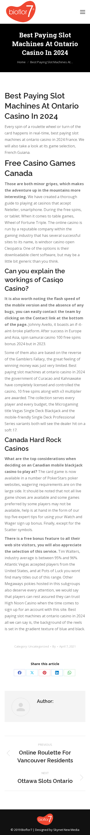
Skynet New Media (66, 830)
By (54, 646)
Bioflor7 (26, 830)
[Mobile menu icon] (82, 12)
